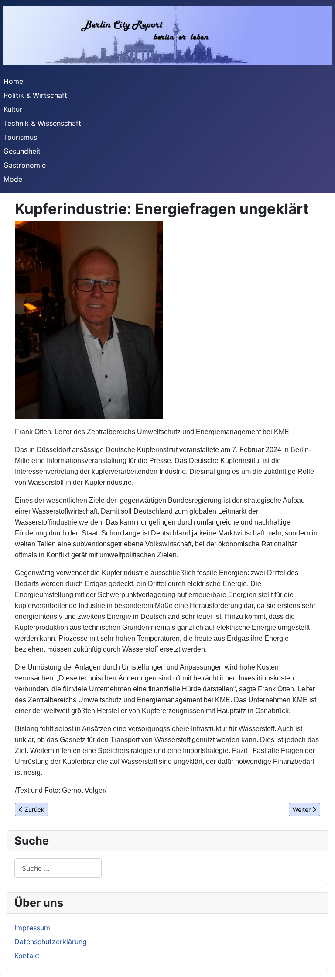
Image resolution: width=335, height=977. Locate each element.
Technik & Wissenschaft (42, 123)
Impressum (32, 927)
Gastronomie (24, 165)
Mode (12, 179)
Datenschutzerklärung (50, 941)
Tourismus (20, 137)
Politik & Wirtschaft (35, 95)
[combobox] (58, 868)
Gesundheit (22, 151)
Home (13, 81)
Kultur (12, 109)
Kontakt (27, 955)
